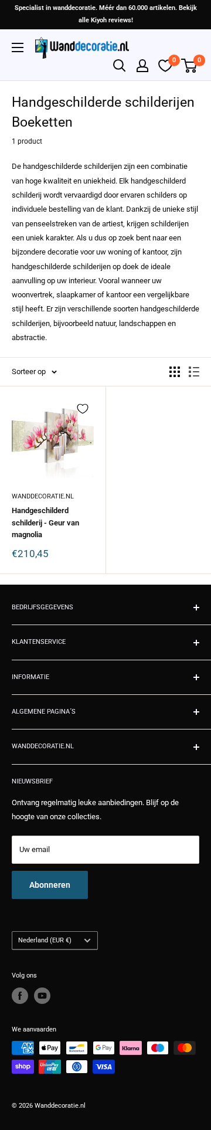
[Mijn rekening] (142, 65)
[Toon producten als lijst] (194, 372)
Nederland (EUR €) (45, 940)
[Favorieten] (165, 65)
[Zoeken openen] (119, 65)
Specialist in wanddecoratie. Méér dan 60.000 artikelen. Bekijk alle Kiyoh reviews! (106, 14)
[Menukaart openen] (17, 47)
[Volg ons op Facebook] (20, 996)
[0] (189, 66)
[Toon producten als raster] (174, 372)
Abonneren (49, 885)
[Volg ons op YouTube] (42, 996)
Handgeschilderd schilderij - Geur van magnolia (45, 522)
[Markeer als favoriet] (83, 409)
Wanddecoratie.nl (43, 496)
